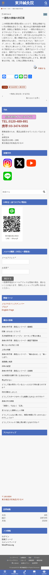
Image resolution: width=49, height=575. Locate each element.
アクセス (37, 557)
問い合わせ (15, 563)
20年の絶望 (6, 366)
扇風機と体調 (7, 362)
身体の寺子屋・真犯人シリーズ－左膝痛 (17, 371)
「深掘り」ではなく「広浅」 (13, 406)
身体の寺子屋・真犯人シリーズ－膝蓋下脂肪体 (20, 340)
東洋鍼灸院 (24, 3)
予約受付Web (14, 573)
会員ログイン (25, 563)
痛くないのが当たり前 (10, 345)
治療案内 (23, 557)
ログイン (5, 536)
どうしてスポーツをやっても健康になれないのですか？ (23, 397)
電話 (24, 573)
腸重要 (23, 87)
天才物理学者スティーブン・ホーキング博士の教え (21, 336)
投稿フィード (7, 539)
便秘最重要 (14, 87)
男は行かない (7, 380)
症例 (5, 87)
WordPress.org (8, 545)
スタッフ (23, 560)
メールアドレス (9, 258)
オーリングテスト (12, 560)
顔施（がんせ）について (11, 331)
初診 (30, 557)
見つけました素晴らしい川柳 (13, 410)
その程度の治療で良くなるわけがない (16, 375)
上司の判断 (6, 350)
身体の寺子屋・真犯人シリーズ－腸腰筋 (17, 327)
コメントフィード (9, 542)
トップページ (14, 557)
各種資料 (31, 560)
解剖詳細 (39, 560)
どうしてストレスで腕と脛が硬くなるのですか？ (20, 422)
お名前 (5, 268)
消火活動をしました (9, 392)
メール (34, 573)
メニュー (5, 573)
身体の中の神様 (8, 401)
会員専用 (34, 563)
